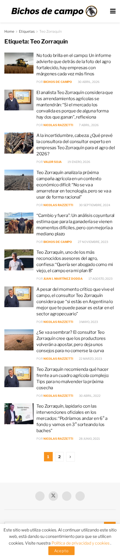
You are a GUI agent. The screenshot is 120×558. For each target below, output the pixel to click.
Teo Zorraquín (50, 31)
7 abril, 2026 (88, 125)
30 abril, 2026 (88, 82)
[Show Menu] (113, 11)
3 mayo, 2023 (88, 322)
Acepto (61, 550)
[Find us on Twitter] (53, 496)
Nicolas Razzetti (58, 125)
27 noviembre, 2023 (92, 242)
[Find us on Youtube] (66, 496)
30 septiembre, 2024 (94, 205)
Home (9, 31)
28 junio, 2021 (89, 438)
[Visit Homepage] (54, 11)
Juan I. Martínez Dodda (63, 278)
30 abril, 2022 (89, 395)
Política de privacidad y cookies (81, 542)
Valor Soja (52, 162)
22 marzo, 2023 (90, 358)
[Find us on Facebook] (40, 496)
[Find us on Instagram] (80, 496)
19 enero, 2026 (78, 162)
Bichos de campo (57, 82)
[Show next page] (70, 457)
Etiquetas (27, 31)
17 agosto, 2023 (100, 278)
